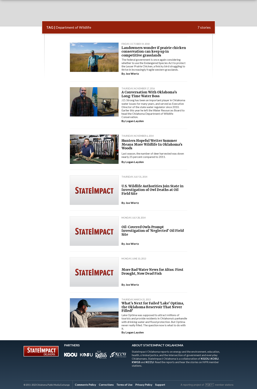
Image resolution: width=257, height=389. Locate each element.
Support (160, 384)
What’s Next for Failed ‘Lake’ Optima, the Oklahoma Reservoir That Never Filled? (153, 307)
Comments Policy (85, 384)
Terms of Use (124, 384)
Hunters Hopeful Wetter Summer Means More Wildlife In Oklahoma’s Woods (152, 144)
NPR (209, 384)
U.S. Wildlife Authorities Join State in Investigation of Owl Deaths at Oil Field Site (153, 190)
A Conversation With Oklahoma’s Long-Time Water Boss (149, 94)
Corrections (106, 384)
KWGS (136, 362)
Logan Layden (135, 121)
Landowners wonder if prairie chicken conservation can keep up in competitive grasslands (154, 51)
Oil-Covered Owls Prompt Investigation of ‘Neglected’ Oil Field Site (153, 231)
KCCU (150, 362)
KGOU (205, 358)
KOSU (214, 358)
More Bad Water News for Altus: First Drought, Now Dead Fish (152, 272)
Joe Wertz (132, 73)
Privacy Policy (143, 384)
